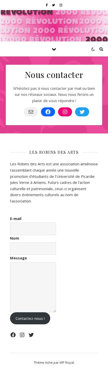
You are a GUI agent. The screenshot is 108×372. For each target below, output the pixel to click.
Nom (14, 238)
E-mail (15, 218)
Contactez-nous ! (30, 318)
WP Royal (67, 362)
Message (18, 257)
